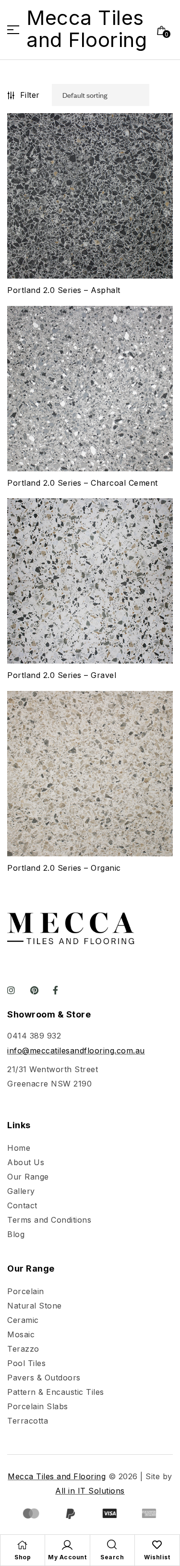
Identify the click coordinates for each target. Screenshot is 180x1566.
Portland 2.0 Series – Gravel (61, 675)
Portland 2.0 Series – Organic (64, 868)
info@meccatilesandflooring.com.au (76, 1050)
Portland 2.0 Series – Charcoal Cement (82, 483)
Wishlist (157, 1557)
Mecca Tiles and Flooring (86, 28)
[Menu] (16, 29)
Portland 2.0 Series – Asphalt (63, 290)
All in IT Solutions (90, 1491)
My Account (67, 1557)
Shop (22, 1557)
